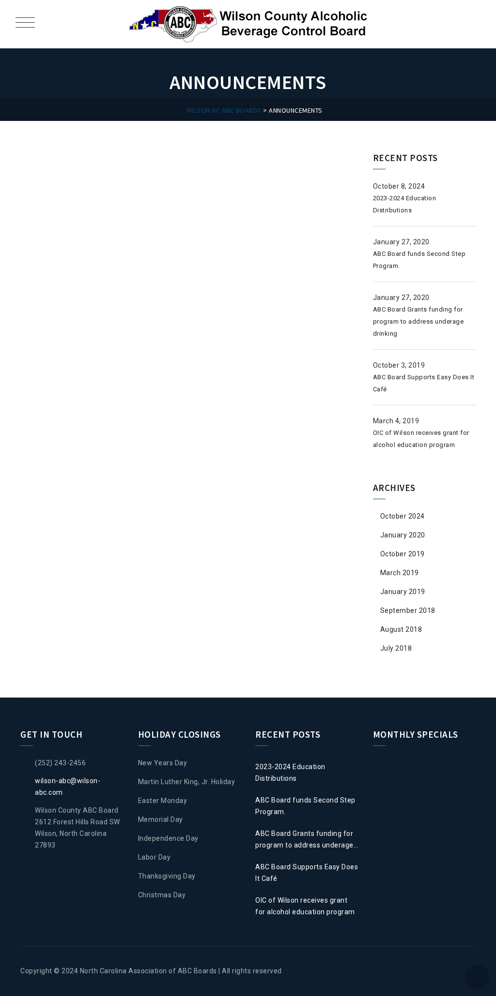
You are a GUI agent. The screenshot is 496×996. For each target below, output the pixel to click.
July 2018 (396, 648)
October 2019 (402, 554)
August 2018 (401, 629)
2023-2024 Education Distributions (290, 772)
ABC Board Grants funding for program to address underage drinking (418, 321)
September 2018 (407, 610)
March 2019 (399, 573)
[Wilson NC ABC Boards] (249, 24)
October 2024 (402, 516)
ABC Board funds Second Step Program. (305, 806)
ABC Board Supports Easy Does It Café (306, 872)
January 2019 (402, 591)
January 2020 (402, 535)
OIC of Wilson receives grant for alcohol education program (305, 906)
